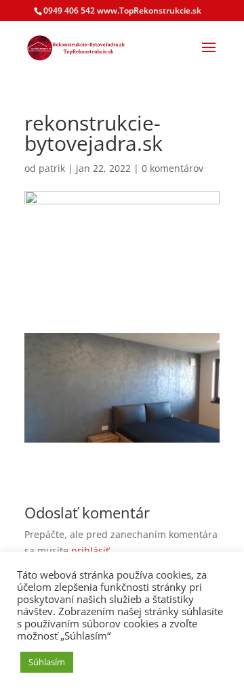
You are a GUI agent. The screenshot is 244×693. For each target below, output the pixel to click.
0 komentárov (172, 168)
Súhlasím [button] (46, 662)
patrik (52, 168)
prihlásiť (90, 550)
